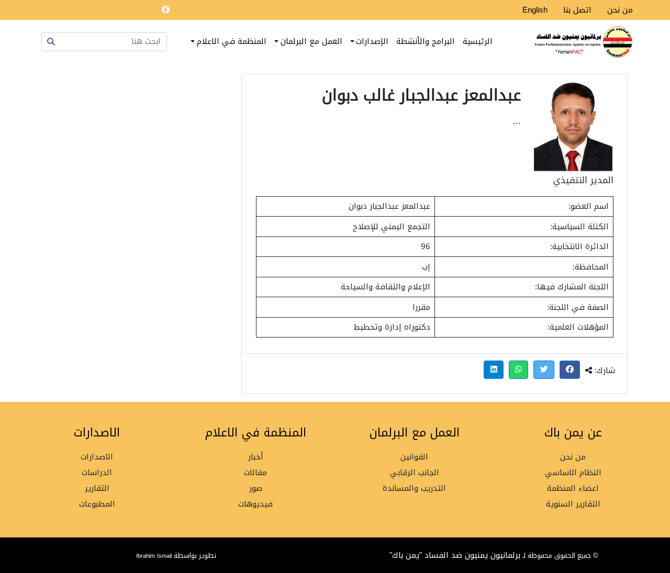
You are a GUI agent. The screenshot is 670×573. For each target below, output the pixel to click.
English (535, 10)
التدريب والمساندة (414, 488)
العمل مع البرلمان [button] (311, 41)
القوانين (414, 457)
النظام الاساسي (573, 473)
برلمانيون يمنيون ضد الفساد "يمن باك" (454, 555)
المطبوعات (97, 504)
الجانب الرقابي (414, 473)
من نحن (620, 10)
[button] (570, 370)
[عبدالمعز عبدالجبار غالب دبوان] (573, 127)
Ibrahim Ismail (155, 555)
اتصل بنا (577, 10)
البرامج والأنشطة (425, 41)
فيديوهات (255, 504)
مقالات (255, 473)
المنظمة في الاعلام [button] (231, 41)
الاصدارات (97, 457)
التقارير (97, 488)
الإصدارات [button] (372, 41)
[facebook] (165, 10)
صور (255, 488)
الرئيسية (478, 41)
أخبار (255, 457)
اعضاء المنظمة (573, 488)
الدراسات (97, 473)
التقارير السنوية (573, 504)
